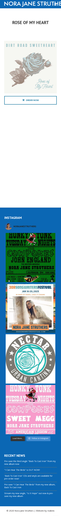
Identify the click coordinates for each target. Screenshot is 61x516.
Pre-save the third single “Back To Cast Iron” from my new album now (30, 463)
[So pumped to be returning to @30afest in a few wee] (30, 308)
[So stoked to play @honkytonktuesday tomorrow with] (30, 257)
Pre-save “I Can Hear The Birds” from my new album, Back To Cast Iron (29, 486)
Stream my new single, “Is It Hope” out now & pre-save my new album (28, 495)
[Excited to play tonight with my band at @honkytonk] (30, 409)
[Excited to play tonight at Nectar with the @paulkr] (30, 359)
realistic (51, 511)
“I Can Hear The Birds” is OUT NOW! (22, 470)
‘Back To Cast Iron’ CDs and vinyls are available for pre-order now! (28, 477)
